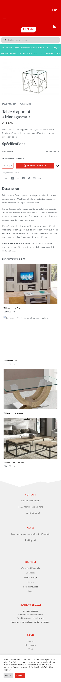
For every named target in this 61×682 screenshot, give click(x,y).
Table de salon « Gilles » (13, 308)
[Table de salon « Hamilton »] (30, 438)
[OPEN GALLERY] (30, 77)
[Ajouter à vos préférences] (57, 166)
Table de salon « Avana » (13, 413)
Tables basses (25, 104)
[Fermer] (58, 40)
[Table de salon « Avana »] (30, 389)
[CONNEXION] (54, 26)
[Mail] (34, 178)
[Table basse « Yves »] (30, 336)
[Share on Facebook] (18, 178)
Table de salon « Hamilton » (14, 463)
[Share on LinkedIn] (23, 178)
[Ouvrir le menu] (4, 17)
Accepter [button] (20, 675)
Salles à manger (9, 104)
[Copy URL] (39, 178)
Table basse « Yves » (12, 361)
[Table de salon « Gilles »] (30, 284)
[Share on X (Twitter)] (12, 178)
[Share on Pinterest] (29, 178)
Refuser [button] (8, 675)
